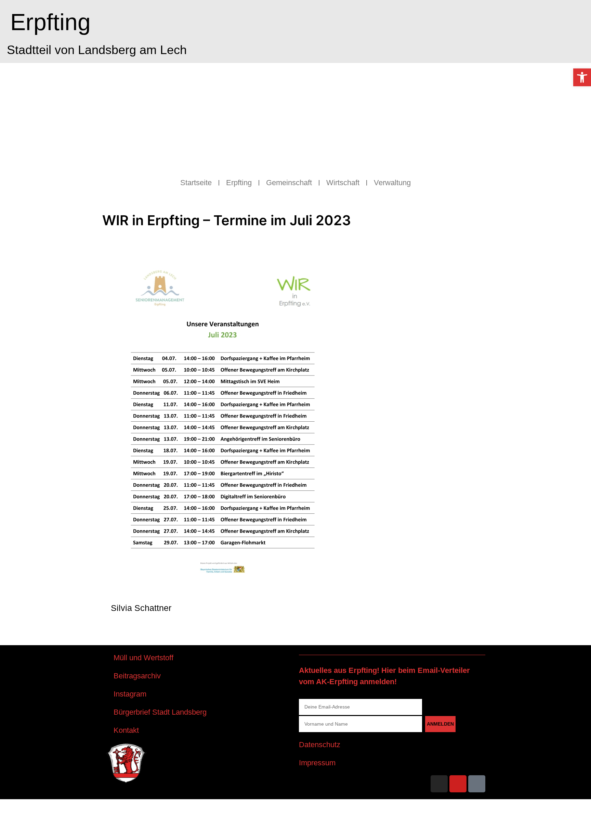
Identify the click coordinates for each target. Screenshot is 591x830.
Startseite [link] (196, 182)
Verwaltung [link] (392, 182)
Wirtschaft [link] (342, 182)
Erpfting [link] (50, 22)
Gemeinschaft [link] (289, 182)
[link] (582, 77)
